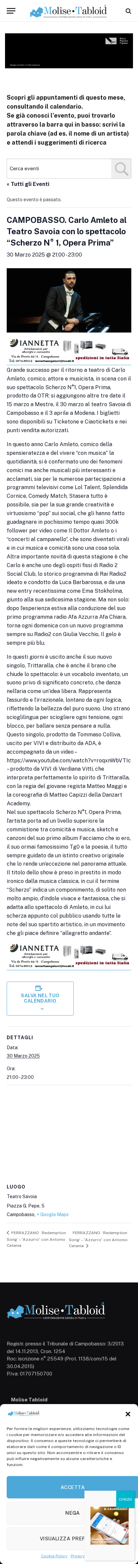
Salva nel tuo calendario (40, 998)
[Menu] (11, 10)
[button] (128, 1414)
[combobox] (69, 169)
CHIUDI (125, 1499)
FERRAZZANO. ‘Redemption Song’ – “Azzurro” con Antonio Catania (36, 1239)
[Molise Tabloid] (68, 11)
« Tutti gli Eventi (28, 184)
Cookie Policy (54, 1556)
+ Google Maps (53, 1214)
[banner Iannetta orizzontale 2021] (69, 362)
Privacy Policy (84, 1556)
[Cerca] (127, 10)
